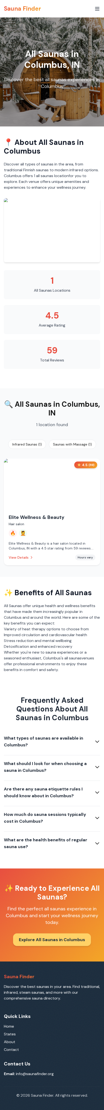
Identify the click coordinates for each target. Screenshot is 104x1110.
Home (9, 1026)
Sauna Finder (22, 8)
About (9, 1041)
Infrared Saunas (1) (27, 444)
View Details (19, 557)
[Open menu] (97, 9)
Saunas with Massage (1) (72, 444)
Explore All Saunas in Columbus (52, 940)
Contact (11, 1049)
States (10, 1034)
